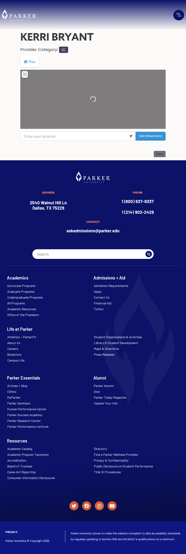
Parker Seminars (18, 403)
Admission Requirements (111, 286)
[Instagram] (99, 505)
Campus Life (16, 360)
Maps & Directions (106, 349)
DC (64, 50)
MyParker (14, 397)
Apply (98, 291)
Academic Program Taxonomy (28, 454)
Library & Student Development (116, 343)
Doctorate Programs (21, 286)
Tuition (99, 309)
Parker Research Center (24, 421)
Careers (12, 349)
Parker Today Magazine (110, 397)
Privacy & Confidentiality (111, 460)
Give (97, 392)
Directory (100, 449)
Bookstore (14, 354)
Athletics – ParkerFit (21, 337)
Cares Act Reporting (21, 472)
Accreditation (16, 460)
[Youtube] (112, 505)
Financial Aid (103, 303)
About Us (13, 343)
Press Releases (104, 354)
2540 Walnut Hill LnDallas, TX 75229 (48, 205)
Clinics (11, 392)
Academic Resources (21, 309)
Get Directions (150, 136)
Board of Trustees (19, 466)
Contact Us (101, 297)
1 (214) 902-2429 (138, 212)
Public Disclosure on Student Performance (123, 466)
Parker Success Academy (24, 415)
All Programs (16, 303)
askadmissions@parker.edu (93, 230)
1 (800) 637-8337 (138, 201)
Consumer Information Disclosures (31, 478)
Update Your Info (106, 403)
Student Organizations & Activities (118, 337)
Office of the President (23, 315)
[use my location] (131, 136)
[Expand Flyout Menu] (178, 14)
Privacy (11, 532)
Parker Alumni (104, 386)
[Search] (148, 254)
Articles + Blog (17, 386)
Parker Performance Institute (27, 426)
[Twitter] (73, 505)
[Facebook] (86, 505)
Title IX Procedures (107, 472)
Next (159, 154)
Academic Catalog (19, 449)
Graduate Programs (21, 291)
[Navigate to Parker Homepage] (19, 15)
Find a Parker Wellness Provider (116, 454)
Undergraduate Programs (25, 297)
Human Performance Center (26, 409)
